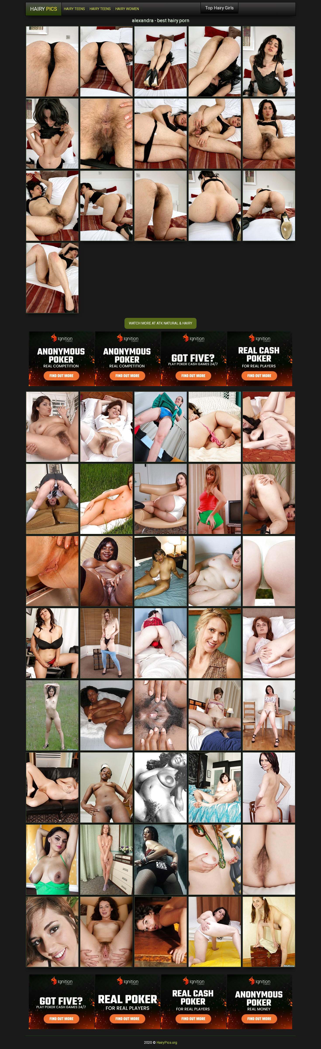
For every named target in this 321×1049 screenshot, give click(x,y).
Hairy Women (127, 9)
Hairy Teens (74, 9)
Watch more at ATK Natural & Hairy (160, 323)
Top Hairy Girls (219, 7)
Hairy (43, 9)
